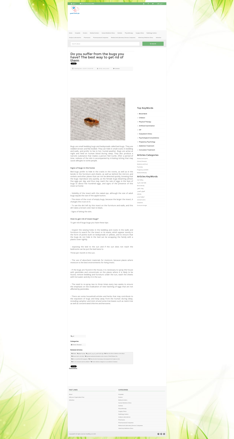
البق (73, 336)
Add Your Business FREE (87, 3)
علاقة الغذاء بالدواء (141, 183)
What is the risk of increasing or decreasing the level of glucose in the (105, 359)
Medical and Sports (142, 158)
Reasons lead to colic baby (78, 356)
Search (153, 44)
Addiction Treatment (146, 146)
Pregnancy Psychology (147, 142)
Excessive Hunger (142, 205)
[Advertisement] (127, 18)
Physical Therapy (145, 122)
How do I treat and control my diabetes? (81, 361)
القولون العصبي (141, 191)
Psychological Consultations (149, 138)
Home (70, 33)
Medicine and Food (142, 164)
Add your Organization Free (76, 397)
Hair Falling (140, 180)
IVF (140, 130)
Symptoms (140, 202)
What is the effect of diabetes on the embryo (115, 353)
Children (142, 118)
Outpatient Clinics (145, 134)
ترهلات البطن (140, 188)
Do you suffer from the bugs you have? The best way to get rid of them (97, 57)
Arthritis (139, 194)
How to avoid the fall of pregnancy (80, 359)
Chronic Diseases (77, 344)
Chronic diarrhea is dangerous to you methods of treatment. (105, 361)
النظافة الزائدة (140, 197)
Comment (117, 68)
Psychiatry (140, 167)
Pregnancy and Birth (142, 170)
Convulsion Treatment (147, 150)
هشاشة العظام (81, 353)
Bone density (140, 185)
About (70, 394)
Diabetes (74, 353)
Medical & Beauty (142, 172)
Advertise (158, 37)
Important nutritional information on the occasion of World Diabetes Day (101, 356)
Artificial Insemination (147, 126)
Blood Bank (143, 114)
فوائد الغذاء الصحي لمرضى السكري (95, 353)
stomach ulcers (141, 200)
